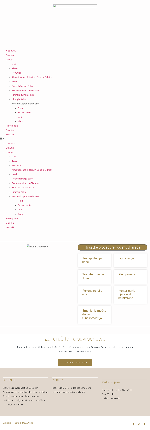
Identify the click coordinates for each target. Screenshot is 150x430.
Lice (14, 64)
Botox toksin (24, 112)
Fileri (20, 108)
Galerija (10, 130)
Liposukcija (126, 258)
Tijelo (15, 68)
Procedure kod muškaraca (25, 90)
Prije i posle (12, 126)
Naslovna (11, 51)
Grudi (14, 81)
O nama (10, 55)
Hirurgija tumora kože (23, 95)
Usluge (9, 59)
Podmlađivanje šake (22, 86)
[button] (75, 139)
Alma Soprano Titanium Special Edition (32, 77)
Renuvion (17, 73)
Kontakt (10, 134)
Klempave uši (127, 274)
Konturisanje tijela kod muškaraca (126, 294)
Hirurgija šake (19, 99)
